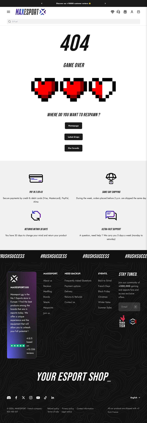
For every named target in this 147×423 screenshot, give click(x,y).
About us (47, 280)
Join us (46, 313)
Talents (46, 302)
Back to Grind (105, 280)
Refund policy (53, 408)
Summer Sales (105, 307)
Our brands (73, 148)
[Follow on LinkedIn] (53, 398)
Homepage (73, 125)
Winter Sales (104, 302)
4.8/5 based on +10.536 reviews (31, 346)
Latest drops (73, 136)
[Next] (105, 3)
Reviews (47, 286)
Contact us (70, 302)
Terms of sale (53, 411)
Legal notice (67, 411)
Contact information (85, 408)
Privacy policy (68, 408)
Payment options (72, 286)
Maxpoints (48, 307)
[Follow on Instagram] (31, 398)
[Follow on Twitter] (23, 398)
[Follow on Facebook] (16, 398)
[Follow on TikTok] (45, 398)
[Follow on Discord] (9, 398)
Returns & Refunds (73, 296)
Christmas (102, 296)
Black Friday (104, 291)
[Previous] (41, 3)
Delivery (68, 291)
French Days (104, 286)
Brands (46, 296)
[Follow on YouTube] (38, 398)
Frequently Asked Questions (78, 280)
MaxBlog (47, 291)
